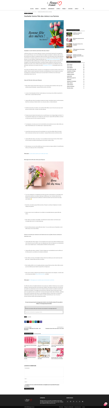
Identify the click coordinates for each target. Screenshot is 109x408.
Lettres (58, 8)
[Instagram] (70, 401)
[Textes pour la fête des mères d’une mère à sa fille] (57, 340)
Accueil (32, 8)
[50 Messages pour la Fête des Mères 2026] (30, 340)
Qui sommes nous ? (78, 406)
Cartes (76, 8)
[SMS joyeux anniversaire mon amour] (69, 40)
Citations (70, 8)
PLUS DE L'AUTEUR (37, 333)
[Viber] (41, 322)
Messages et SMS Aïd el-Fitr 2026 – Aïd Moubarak (32, 329)
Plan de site (61, 406)
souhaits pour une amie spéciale (52, 59)
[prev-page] (25, 361)
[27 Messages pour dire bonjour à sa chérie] (69, 51)
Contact (83, 406)
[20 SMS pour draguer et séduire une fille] (69, 34)
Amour (36, 8)
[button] (83, 8)
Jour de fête (29, 316)
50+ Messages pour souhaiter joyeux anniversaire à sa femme (41, 280)
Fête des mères (34, 11)
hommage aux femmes (47, 65)
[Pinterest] (30, 322)
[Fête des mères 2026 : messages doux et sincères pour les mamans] (57, 352)
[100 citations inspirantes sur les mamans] (44, 340)
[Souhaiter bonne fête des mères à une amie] (30, 352)
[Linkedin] (36, 322)
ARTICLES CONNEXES (29, 333)
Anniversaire (51, 8)
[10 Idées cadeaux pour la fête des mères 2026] (44, 352)
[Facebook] (25, 322)
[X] (28, 322)
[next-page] (26, 361)
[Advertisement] (75, 20)
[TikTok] (76, 401)
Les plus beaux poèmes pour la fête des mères (38, 153)
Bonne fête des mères (40, 274)
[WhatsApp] (33, 322)
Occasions (43, 8)
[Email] (38, 322)
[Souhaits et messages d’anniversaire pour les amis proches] (69, 56)
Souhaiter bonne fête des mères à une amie (55, 328)
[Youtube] (82, 401)
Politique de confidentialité (68, 406)
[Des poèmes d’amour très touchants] (69, 45)
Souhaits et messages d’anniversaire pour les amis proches (78, 56)
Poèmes (64, 8)
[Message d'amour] (54, 3)
